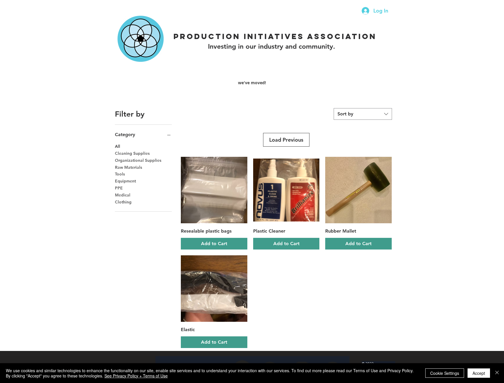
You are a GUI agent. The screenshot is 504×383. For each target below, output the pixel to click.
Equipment (125, 181)
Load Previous (286, 139)
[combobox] (363, 114)
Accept (479, 373)
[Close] (497, 373)
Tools (120, 174)
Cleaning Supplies (132, 153)
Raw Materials (128, 167)
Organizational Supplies (138, 160)
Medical (122, 195)
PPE (119, 188)
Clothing (123, 202)
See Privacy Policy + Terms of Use (136, 376)
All (117, 146)
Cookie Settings (444, 373)
